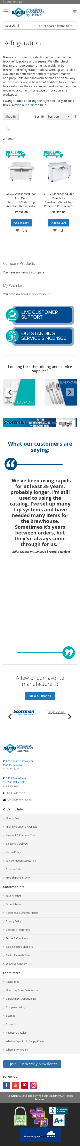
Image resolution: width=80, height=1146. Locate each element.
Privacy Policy (13, 921)
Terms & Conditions (17, 938)
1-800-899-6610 (13, 2)
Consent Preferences (18, 929)
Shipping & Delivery (17, 843)
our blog (28, 105)
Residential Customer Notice (22, 912)
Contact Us (12, 1024)
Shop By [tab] (10, 116)
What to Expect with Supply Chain (25, 1041)
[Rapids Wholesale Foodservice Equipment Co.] (18, 753)
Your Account (13, 895)
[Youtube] (15, 1086)
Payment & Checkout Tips (20, 835)
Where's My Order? (17, 1049)
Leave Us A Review (16, 963)
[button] (17, 230)
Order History (14, 904)
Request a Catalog (16, 1032)
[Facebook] (6, 1086)
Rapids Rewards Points (19, 955)
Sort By (40, 116)
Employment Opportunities (21, 998)
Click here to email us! (19, 799)
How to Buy (12, 818)
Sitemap (10, 1015)
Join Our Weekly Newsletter (33, 1063)
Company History (16, 1007)
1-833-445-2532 (16, 793)
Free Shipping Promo (18, 877)
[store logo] (27, 13)
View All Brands (40, 696)
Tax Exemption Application (21, 860)
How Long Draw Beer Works (22, 990)
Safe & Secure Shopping (19, 946)
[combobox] (57, 26)
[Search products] (8, 129)
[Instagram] (33, 1086)
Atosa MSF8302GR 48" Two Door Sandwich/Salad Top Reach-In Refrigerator (59, 200)
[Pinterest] (24, 1086)
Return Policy (13, 852)
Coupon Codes (14, 869)
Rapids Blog (12, 981)
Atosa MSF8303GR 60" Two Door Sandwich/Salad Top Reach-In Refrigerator (21, 200)
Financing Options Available (21, 826)
